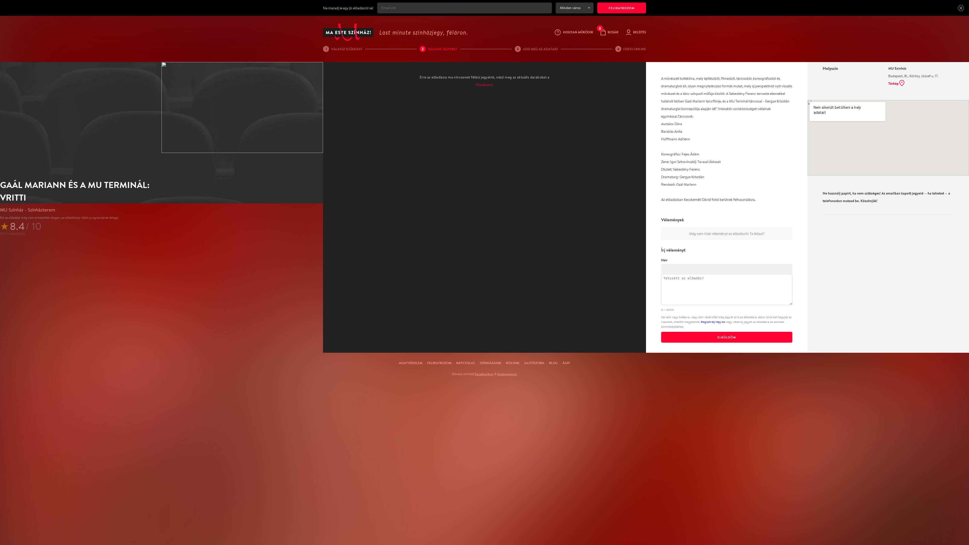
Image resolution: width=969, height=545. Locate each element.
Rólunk (512, 363)
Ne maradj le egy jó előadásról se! (348, 8)
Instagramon (507, 373)
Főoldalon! (484, 85)
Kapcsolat (465, 363)
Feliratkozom (439, 363)
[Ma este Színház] (348, 32)
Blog (553, 363)
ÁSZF (566, 363)
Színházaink (490, 363)
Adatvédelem (410, 363)
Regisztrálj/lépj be (713, 322)
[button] (961, 8)
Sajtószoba (534, 363)
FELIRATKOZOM (622, 8)
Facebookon (484, 373)
